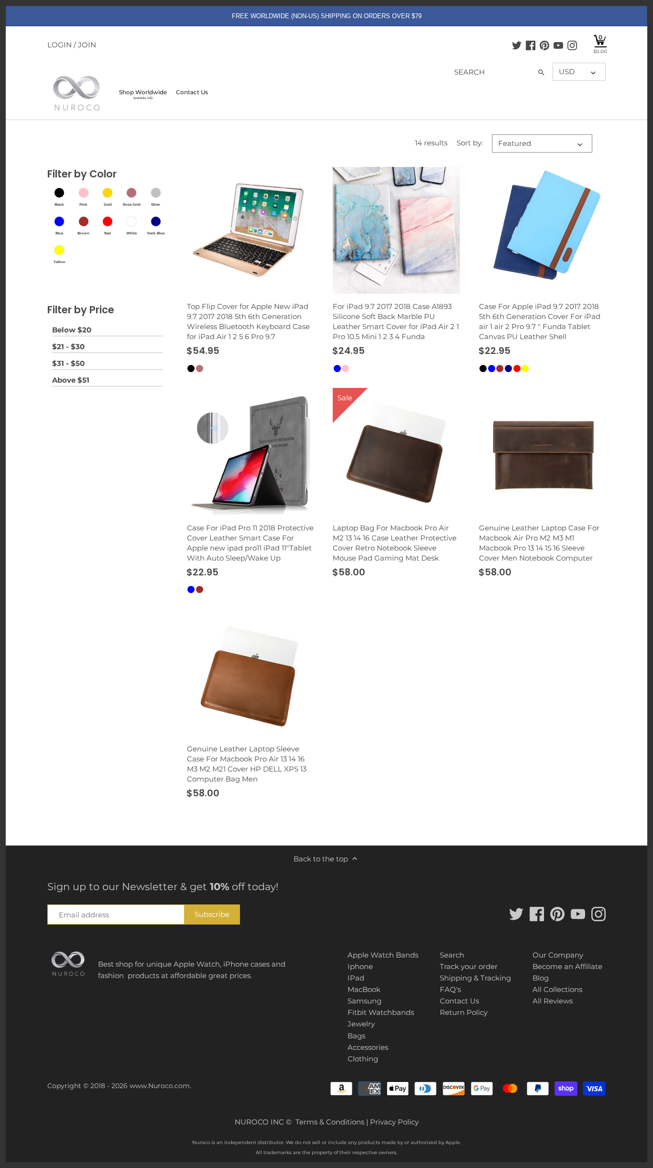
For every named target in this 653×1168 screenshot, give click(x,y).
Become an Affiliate (567, 966)
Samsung (364, 1000)
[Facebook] (530, 45)
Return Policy (464, 1012)
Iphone (360, 966)
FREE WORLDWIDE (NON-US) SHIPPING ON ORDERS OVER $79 (327, 16)
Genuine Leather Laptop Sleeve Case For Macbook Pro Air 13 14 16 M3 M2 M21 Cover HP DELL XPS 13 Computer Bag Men (246, 763)
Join (87, 44)
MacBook (364, 989)
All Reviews (553, 1000)
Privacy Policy (394, 1121)
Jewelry (361, 1023)
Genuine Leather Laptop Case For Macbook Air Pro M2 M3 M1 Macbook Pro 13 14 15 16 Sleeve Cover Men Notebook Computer (539, 542)
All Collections (557, 989)
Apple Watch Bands (383, 954)
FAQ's (450, 989)
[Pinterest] (544, 45)
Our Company (558, 954)
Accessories (368, 1047)
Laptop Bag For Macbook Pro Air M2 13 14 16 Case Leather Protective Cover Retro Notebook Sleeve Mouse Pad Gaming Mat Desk (395, 542)
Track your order (469, 966)
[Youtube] (558, 45)
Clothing (363, 1058)
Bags (356, 1035)
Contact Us (459, 1000)
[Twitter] (517, 45)
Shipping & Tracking (475, 977)
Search (452, 954)
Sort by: (470, 143)
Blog (541, 977)
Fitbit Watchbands (381, 1012)
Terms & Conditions (329, 1121)
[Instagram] (572, 45)
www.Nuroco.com (160, 1086)
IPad (356, 977)
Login (59, 44)
